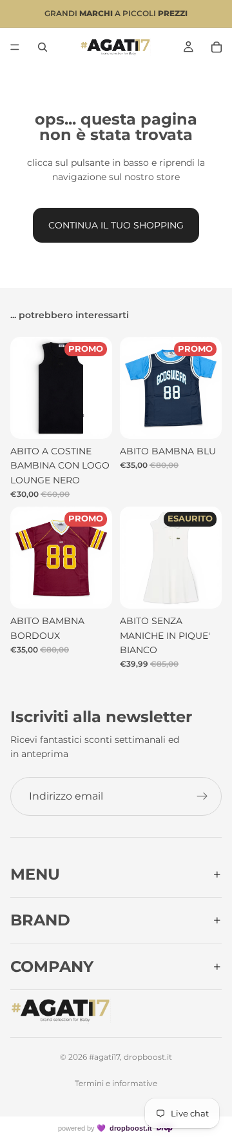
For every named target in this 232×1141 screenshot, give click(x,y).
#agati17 (104, 1057)
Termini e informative (116, 1083)
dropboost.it (131, 1128)
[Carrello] (216, 47)
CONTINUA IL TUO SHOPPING (116, 225)
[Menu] (15, 47)
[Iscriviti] (202, 796)
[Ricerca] (42, 47)
